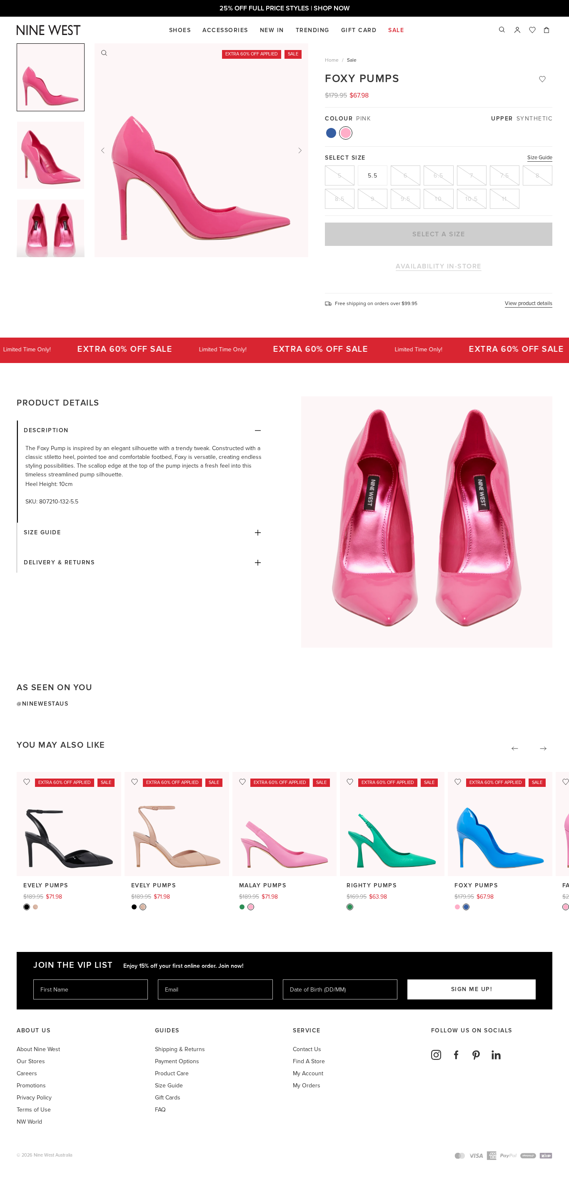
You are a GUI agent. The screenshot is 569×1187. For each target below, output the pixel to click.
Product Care (172, 1073)
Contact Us (307, 1049)
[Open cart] (547, 30)
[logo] (49, 30)
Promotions (31, 1085)
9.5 (406, 199)
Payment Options (177, 1061)
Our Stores (31, 1061)
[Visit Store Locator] (517, 30)
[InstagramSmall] (436, 1055)
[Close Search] (502, 30)
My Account (308, 1073)
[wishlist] (532, 30)
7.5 (504, 175)
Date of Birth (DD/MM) (314, 979)
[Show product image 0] (50, 77)
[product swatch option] (331, 133)
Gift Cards (167, 1097)
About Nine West (38, 1049)
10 (438, 199)
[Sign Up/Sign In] (517, 30)
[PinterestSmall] (476, 1055)
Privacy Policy (34, 1097)
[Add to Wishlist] (542, 79)
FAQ (160, 1109)
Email (172, 979)
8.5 (340, 199)
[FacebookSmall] (456, 1055)
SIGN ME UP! (471, 989)
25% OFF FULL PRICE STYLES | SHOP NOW (284, 8)
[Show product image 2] (50, 233)
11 (504, 199)
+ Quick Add (69, 862)
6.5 (439, 175)
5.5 (373, 175)
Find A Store (309, 1061)
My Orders (306, 1085)
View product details (528, 303)
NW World (29, 1121)
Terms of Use (34, 1109)
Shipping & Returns (180, 1049)
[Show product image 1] (50, 155)
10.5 (471, 199)
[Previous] (103, 150)
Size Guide (539, 157)
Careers (27, 1073)
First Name (54, 979)
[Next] (300, 150)
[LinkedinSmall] (496, 1055)
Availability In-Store (439, 266)
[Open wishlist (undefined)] (532, 30)
